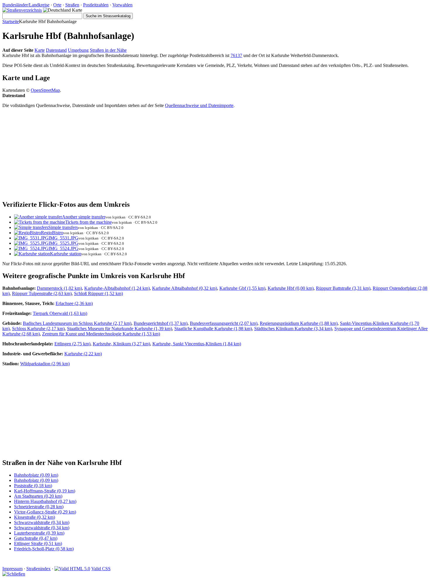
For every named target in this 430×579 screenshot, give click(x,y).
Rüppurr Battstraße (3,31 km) (343, 288)
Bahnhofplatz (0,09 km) (36, 475)
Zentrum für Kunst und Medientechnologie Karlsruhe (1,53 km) (101, 333)
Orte (57, 4)
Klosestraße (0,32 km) (34, 517)
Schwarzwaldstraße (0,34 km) (41, 522)
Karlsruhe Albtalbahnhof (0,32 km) (184, 288)
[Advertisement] (177, 154)
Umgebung (78, 50)
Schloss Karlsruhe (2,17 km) (38, 328)
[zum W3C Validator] (72, 568)
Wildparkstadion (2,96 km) (45, 363)
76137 (236, 55)
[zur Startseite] (22, 10)
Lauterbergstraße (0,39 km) (39, 532)
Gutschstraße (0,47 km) (35, 538)
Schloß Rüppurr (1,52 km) (98, 293)
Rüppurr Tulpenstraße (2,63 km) (42, 293)
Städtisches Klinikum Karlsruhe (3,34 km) (293, 328)
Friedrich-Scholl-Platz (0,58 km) (44, 548)
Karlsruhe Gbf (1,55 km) (242, 288)
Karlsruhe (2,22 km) (83, 353)
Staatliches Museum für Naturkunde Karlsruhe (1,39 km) (119, 328)
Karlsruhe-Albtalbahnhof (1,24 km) (117, 288)
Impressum (12, 568)
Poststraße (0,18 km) (33, 485)
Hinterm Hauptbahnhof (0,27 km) (45, 501)
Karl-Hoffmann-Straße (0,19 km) (44, 490)
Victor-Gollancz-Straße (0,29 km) (45, 511)
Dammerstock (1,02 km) (59, 288)
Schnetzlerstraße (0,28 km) (38, 506)
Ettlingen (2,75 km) (72, 343)
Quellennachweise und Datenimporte (199, 105)
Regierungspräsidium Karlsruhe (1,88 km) (299, 323)
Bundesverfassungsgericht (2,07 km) (223, 323)
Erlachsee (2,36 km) (74, 303)
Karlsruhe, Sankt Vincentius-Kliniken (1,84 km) (196, 343)
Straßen (72, 4)
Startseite (10, 21)
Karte (40, 50)
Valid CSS (101, 568)
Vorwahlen (122, 4)
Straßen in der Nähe (108, 50)
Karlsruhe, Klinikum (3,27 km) (121, 343)
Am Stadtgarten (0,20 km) (38, 496)
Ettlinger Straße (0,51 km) (38, 543)
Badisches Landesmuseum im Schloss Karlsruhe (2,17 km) (77, 323)
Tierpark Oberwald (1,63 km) (60, 313)
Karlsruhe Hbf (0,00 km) (291, 288)
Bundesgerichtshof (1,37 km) (161, 323)
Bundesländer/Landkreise (25, 4)
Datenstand (56, 50)
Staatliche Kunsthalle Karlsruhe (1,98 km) (213, 328)
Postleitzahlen (96, 4)
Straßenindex (38, 568)
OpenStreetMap (45, 90)
